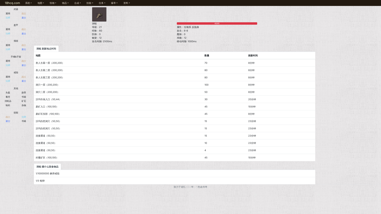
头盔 (8, 92)
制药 (8, 105)
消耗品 (8, 101)
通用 (8, 13)
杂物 (24, 105)
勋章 (24, 92)
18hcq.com (12, 3)
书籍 (24, 96)
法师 (8, 17)
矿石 (24, 101)
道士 (24, 17)
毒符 (8, 96)
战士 (24, 13)
